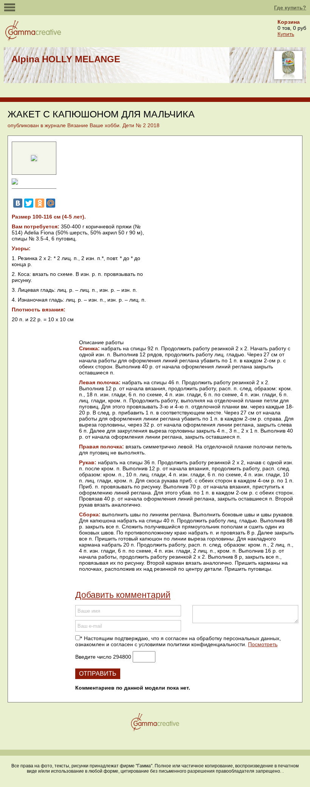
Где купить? (290, 8)
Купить (285, 34)
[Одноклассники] (39, 203)
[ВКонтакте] (17, 203)
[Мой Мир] (50, 203)
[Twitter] (28, 203)
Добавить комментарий (122, 595)
